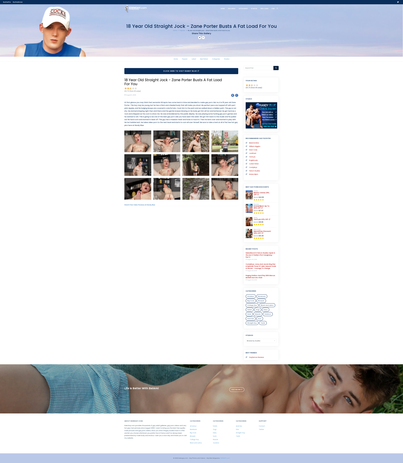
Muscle (258, 314)
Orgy (258, 310)
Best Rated (204, 59)
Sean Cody (253, 150)
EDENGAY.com (225, 458)
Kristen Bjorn (253, 174)
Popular (182, 30)
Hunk (249, 314)
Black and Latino (267, 305)
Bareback (262, 296)
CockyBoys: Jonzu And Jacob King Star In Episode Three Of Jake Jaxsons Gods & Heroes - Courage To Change (261, 266)
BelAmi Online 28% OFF (261, 194)
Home (223, 8)
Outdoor (268, 314)
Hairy (266, 310)
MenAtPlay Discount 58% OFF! (262, 232)
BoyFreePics (7, 2)
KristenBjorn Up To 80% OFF (261, 207)
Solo (259, 319)
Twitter (261, 429)
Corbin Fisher (254, 164)
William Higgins (254, 146)
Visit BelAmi (236, 389)
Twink (263, 323)
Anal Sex (250, 319)
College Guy (252, 305)
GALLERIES (231, 8)
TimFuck (252, 157)
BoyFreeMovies (18, 2)
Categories (243, 8)
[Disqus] (181, 236)
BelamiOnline (254, 143)
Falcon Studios (254, 171)
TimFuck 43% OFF (261, 219)
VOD (273, 8)
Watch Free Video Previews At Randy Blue (139, 205)
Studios (254, 8)
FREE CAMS (264, 8)
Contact (262, 426)
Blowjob (261, 301)
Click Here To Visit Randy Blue (180, 71)
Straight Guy (252, 323)
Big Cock (250, 301)
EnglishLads (253, 160)
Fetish (249, 310)
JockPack (252, 153)
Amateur (250, 296)
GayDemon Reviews (256, 357)
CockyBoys (253, 167)
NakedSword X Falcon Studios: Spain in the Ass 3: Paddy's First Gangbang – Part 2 (260, 255)
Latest (194, 59)
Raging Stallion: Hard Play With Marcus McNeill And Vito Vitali (260, 276)
